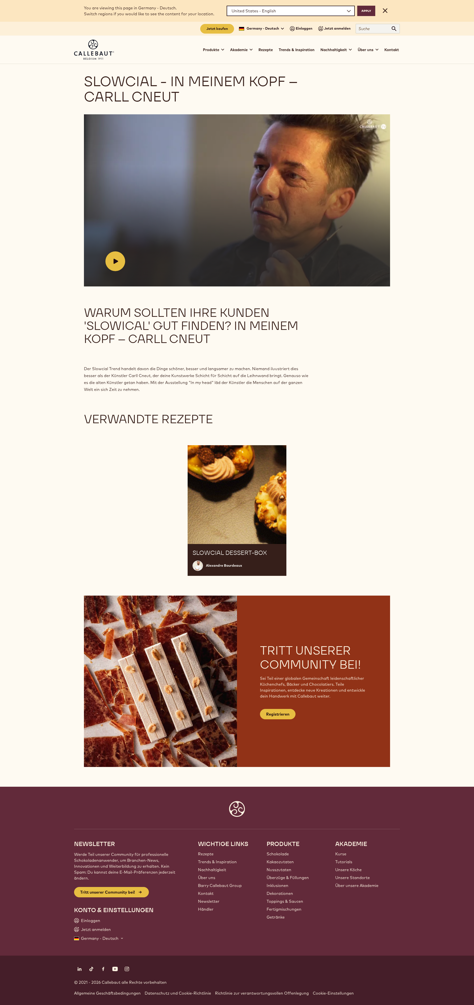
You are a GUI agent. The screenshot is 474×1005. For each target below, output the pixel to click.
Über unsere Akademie (356, 885)
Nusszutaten (279, 869)
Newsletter (208, 901)
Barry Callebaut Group (220, 885)
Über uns (206, 877)
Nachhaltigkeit (212, 869)
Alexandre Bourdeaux (224, 565)
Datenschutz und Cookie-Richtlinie (178, 993)
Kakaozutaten (280, 861)
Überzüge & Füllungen (288, 877)
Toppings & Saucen (285, 901)
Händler (206, 909)
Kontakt (391, 49)
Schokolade (278, 853)
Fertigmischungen (284, 909)
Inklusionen (277, 885)
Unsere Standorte (352, 877)
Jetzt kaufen (217, 28)
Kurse (340, 853)
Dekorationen (280, 893)
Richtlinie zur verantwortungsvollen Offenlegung (262, 993)
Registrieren (277, 714)
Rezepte (265, 49)
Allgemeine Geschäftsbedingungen (107, 993)
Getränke (276, 917)
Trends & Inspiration (297, 49)
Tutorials (343, 861)
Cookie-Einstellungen (333, 993)
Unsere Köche (348, 869)
